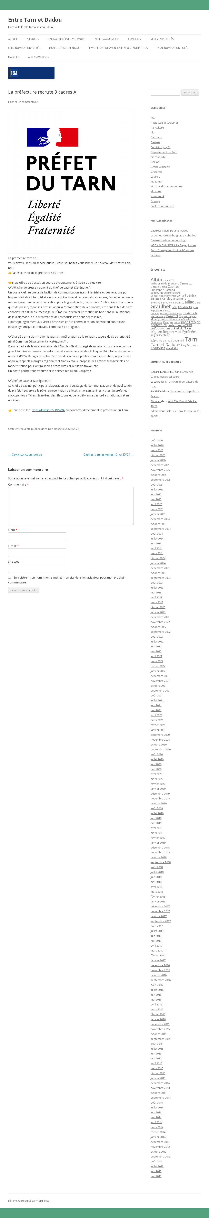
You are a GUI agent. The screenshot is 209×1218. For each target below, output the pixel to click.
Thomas (156, 401)
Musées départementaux (64, 48)
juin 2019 (156, 818)
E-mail (13, 546)
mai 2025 (156, 499)
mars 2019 (157, 833)
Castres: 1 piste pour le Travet (169, 230)
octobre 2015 (159, 1034)
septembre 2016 (161, 980)
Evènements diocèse (162, 39)
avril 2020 (156, 774)
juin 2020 (156, 764)
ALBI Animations (38, 57)
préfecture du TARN (180, 325)
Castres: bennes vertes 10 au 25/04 (108, 454)
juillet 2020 (157, 759)
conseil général (187, 295)
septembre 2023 (161, 578)
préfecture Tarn (160, 328)
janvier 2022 (158, 671)
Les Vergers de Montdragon (166, 313)
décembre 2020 (160, 735)
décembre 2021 (160, 676)
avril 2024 (156, 548)
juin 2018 (156, 877)
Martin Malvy (158, 316)
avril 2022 (156, 656)
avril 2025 (156, 504)
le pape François (160, 310)
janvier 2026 (158, 460)
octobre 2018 (159, 857)
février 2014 (158, 1132)
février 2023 (158, 607)
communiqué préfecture (166, 292)
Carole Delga (159, 287)
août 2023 (157, 582)
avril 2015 (156, 1063)
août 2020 (157, 754)
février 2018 (158, 896)
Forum (177, 302)
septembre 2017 (161, 921)
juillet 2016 (157, 990)
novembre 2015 (160, 1029)
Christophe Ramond (163, 290)
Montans (174, 319)
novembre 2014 (160, 1088)
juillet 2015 (157, 1048)
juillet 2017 (157, 931)
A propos (33, 39)
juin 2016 (156, 994)
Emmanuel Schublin (161, 302)
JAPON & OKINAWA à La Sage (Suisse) (173, 245)
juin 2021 (156, 705)
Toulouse (158, 348)
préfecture (159, 325)
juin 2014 (156, 1112)
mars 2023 (157, 602)
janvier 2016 (158, 1019)
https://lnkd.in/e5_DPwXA (48, 410)
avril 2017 (156, 945)
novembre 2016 (160, 970)
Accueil (13, 39)
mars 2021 (157, 720)
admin (154, 411)
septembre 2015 (161, 1039)
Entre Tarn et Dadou (35, 19)
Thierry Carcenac (188, 345)
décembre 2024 (160, 519)
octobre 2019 (159, 803)
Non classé (55, 429)
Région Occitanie (160, 335)
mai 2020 (156, 769)
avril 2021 (156, 715)
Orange (155, 201)
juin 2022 (156, 646)
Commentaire (18, 484)
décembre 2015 (160, 1024)
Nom (12, 530)
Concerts (134, 39)
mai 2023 (156, 592)
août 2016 (157, 985)
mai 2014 (156, 1117)
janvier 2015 (158, 1078)
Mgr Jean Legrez (187, 316)
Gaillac (155, 162)
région (156, 331)
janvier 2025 (158, 514)
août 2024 (157, 533)
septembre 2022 (161, 632)
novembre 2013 (160, 1147)
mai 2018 (156, 882)
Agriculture (157, 127)
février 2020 (158, 784)
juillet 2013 (157, 1166)
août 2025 (157, 484)
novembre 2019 (160, 798)
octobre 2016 (159, 975)
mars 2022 (157, 661)
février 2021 (158, 725)
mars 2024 (157, 553)
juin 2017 (156, 936)
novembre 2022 (160, 622)
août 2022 (157, 636)
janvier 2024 (158, 563)
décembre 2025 (160, 465)
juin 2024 (156, 543)
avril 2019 (156, 828)
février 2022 (158, 666)
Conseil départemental (163, 295)
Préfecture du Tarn (162, 206)
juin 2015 (156, 1053)
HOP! (174, 307)
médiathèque (187, 319)
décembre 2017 (160, 906)
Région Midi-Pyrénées (180, 331)
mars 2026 (157, 450)
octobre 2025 (159, 475)
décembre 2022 (160, 617)
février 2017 (158, 955)
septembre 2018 (161, 862)
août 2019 (157, 808)
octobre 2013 (159, 1151)
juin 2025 (156, 494)
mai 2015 (156, 1058)
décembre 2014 (160, 1083)
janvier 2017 (158, 960)
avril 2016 (156, 1004)
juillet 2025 (157, 489)
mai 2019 (156, 823)
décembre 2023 (160, 568)
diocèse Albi (158, 157)
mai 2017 (156, 941)
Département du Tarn (164, 152)
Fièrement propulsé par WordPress (28, 1200)
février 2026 (158, 455)
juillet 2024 (157, 538)
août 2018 (157, 867)
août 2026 (157, 440)
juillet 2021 (157, 700)
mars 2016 (157, 1009)
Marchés (13, 57)
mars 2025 (157, 509)
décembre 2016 (160, 965)
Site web (13, 561)
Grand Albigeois (160, 167)
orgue (177, 322)
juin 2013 (156, 1171)
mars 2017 (157, 950)
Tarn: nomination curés (172, 48)
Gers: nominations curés (24, 48)
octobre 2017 (159, 916)
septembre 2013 (161, 1156)
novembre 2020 (160, 739)
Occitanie (156, 322)
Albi (153, 132)
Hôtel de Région (188, 307)
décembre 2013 (160, 1142)
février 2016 (158, 1014)
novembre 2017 (160, 911)
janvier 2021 (158, 730)
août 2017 (157, 926)
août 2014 (157, 1102)
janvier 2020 (158, 788)
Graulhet (156, 172)
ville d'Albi (172, 348)
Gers (197, 302)
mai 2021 (156, 710)
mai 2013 (156, 1176)
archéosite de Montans (165, 283)
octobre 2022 (159, 627)
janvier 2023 (158, 612)
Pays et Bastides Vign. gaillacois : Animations (118, 48)
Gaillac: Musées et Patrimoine (67, 39)
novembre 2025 (160, 470)
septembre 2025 (161, 479)
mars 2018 (157, 891)
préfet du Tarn (181, 328)
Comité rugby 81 (160, 147)
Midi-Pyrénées (160, 319)
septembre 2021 (161, 690)
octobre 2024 (159, 524)
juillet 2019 (157, 813)
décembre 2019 (160, 793)
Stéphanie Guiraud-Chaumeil (167, 340)
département (176, 298)
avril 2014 (156, 1122)
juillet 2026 (157, 445)
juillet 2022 (157, 641)
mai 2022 (156, 651)
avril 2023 (156, 597)
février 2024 (158, 558)
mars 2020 (157, 779)
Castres (155, 142)
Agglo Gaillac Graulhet (164, 122)
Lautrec (155, 176)
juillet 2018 (157, 872)
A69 (153, 118)
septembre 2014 (161, 1097)
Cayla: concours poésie (25, 454)
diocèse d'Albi (158, 298)
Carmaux (156, 137)
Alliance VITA (167, 280)
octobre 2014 (159, 1093)
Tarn (191, 339)
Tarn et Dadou (164, 344)
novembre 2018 (160, 852)
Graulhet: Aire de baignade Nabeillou (174, 235)
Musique (156, 191)
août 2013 (157, 1161)
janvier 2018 (158, 901)
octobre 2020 (159, 744)
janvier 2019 (158, 842)
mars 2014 (157, 1127)
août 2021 (157, 695)
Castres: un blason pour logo (168, 240)
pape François (190, 322)
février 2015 (158, 1073)
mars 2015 (157, 1068)
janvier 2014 (158, 1137)
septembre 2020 (161, 749)
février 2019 (158, 838)
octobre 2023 (159, 573)
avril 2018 (156, 887)
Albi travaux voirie (107, 39)
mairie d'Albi (190, 313)
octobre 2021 (159, 685)
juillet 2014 (157, 1107)
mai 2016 (156, 999)
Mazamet (156, 181)
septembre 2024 (161, 529)
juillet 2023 (157, 587)
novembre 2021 (160, 681)
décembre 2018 (160, 847)
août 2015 (157, 1044)
